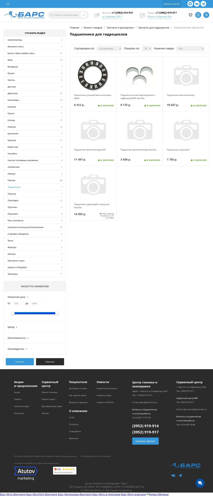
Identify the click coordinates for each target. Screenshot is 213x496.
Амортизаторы (15, 39)
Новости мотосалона (107, 388)
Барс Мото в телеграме (106, 494)
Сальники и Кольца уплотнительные (25, 227)
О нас (71, 417)
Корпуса (12, 126)
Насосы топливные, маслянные (23, 160)
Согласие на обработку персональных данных (36, 463)
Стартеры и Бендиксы (18, 233)
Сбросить (50, 361)
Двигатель (13, 93)
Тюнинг (45, 413)
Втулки (11, 73)
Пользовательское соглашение (95, 456)
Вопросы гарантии (78, 402)
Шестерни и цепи (16, 260)
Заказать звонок (172, 3)
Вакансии (73, 438)
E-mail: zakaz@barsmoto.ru (144, 402)
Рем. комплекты (15, 220)
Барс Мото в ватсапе (133, 494)
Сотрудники (75, 431)
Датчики (12, 86)
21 (61, 140)
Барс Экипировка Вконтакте (75, 494)
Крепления (13, 133)
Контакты (73, 424)
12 (61, 126)
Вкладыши (13, 66)
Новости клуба (104, 395)
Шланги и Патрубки (17, 267)
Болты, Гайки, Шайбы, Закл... (21, 53)
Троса (10, 240)
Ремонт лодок (48, 399)
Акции (17, 392)
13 (61, 59)
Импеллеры (13, 100)
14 (61, 93)
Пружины (12, 207)
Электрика (13, 274)
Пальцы (11, 173)
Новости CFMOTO (105, 402)
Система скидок (21, 406)
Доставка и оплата (78, 388)
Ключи (11, 113)
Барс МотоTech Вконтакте (41, 494)
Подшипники (14, 187)
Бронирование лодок (52, 406)
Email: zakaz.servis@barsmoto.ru (191, 409)
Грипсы (11, 80)
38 (61, 180)
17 (61, 53)
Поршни (12, 193)
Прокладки (13, 200)
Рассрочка (19, 413)
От (9, 303)
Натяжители (13, 167)
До (26, 303)
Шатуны (12, 254)
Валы (10, 59)
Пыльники (13, 213)
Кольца (11, 120)
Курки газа (13, 146)
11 (61, 274)
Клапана (12, 106)
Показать (19, 361)
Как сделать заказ (77, 395)
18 (61, 100)
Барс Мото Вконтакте (13, 494)
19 (61, 120)
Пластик (11, 180)
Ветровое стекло (16, 46)
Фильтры (12, 247)
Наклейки (12, 153)
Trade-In (18, 399)
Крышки (12, 140)
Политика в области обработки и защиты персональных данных (45, 456)
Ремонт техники (49, 392)
